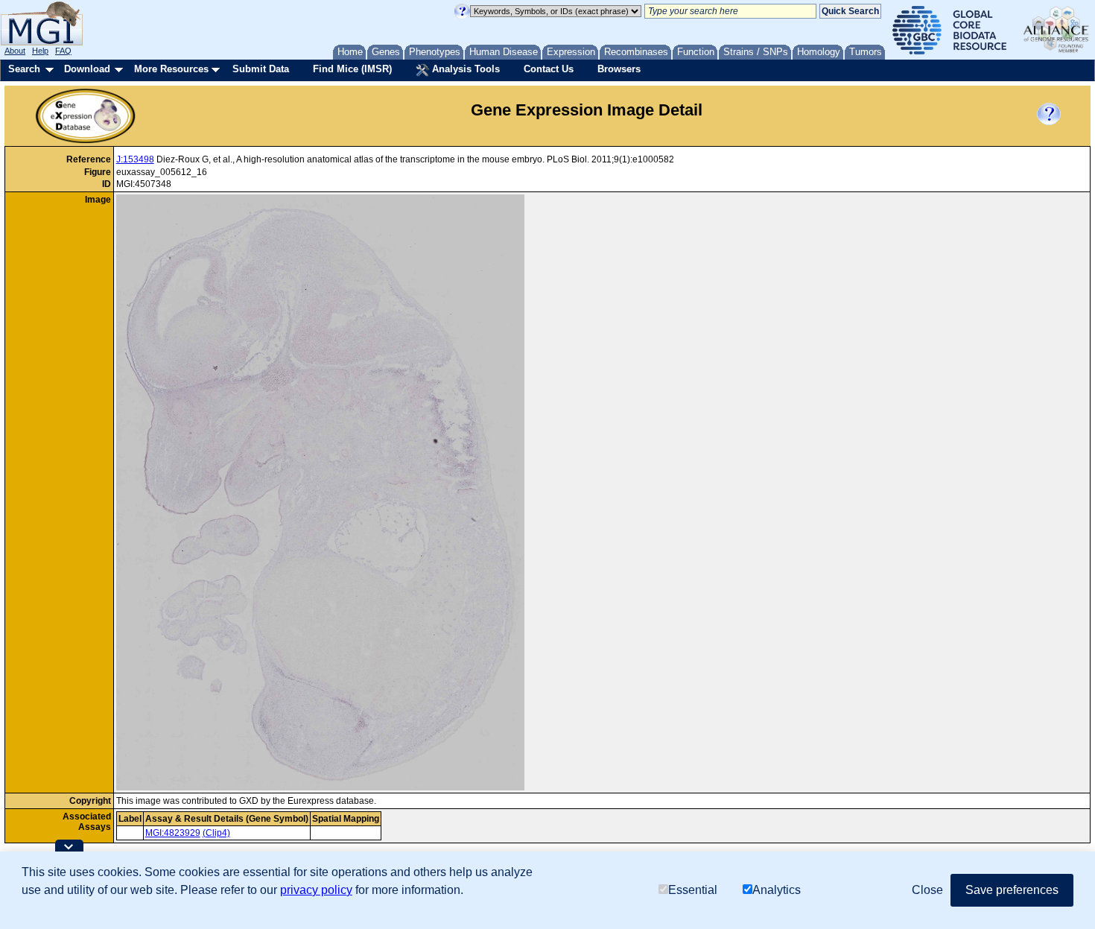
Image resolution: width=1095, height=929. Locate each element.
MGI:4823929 (172, 833)
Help (40, 50)
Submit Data (260, 68)
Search (24, 68)
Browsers (619, 68)
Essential (692, 890)
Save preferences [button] (1011, 890)
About (14, 50)
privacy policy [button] (316, 890)
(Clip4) (216, 833)
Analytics (776, 890)
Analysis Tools (464, 68)
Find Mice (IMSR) (352, 68)
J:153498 (135, 159)
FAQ (63, 50)
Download (87, 68)
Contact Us (549, 68)
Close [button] (927, 890)
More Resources (171, 68)
